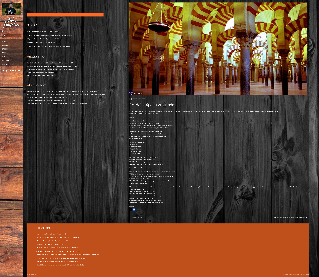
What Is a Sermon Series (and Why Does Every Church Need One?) (46, 69)
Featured (138, 99)
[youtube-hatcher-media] (19, 70)
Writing (5, 45)
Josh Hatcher (138, 93)
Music (4, 53)
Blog (4, 57)
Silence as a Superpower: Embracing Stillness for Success (44, 97)
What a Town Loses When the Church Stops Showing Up (43, 35)
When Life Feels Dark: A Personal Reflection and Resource (44, 46)
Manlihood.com (7, 64)
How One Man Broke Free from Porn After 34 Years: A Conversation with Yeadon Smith (52, 91)
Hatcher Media (7, 60)
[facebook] (6, 70)
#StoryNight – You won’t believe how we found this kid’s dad (54, 265)
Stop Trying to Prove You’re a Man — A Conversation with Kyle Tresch (47, 103)
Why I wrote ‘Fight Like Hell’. (35, 42)
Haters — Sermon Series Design (36, 75)
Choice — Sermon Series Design (36, 72)
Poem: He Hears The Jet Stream (36, 31)
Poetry (143, 99)
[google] (9, 70)
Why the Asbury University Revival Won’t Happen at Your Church (55, 258)
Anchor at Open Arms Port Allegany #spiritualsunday (289, 217)
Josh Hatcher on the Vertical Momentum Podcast (50, 261)
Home (4, 41)
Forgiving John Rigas (138, 217)
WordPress (291, 274)
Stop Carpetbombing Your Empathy (37, 39)
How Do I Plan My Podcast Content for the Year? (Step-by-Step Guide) (47, 66)
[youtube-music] (12, 70)
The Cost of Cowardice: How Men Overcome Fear (41, 100)
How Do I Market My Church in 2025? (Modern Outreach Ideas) (45, 63)
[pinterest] (16, 70)
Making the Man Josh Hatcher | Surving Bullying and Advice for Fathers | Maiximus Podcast (63, 254)
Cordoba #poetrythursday (152, 104)
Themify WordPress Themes (302, 274)
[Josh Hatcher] (11, 14)
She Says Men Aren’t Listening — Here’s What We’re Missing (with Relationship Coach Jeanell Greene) (56, 94)
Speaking (5, 49)
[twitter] (3, 70)
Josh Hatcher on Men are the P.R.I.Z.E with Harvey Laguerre (53, 251)
